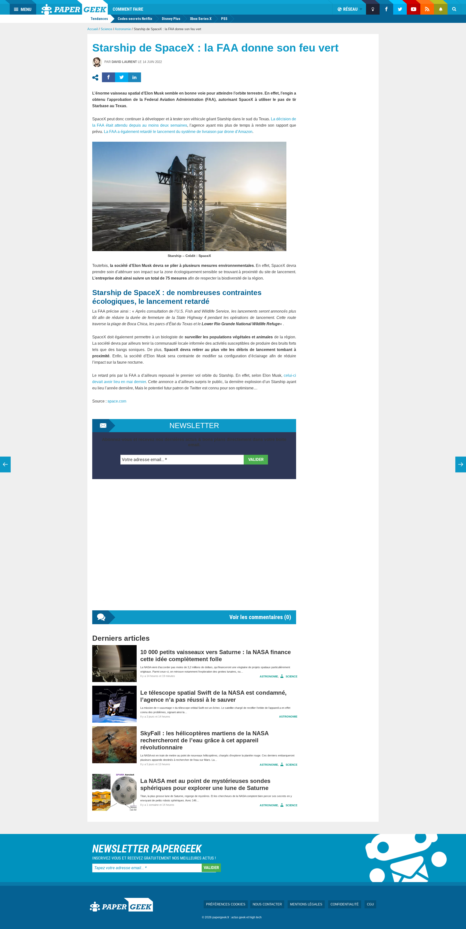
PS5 (224, 19)
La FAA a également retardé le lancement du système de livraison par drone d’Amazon (178, 132)
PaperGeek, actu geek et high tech (74, 7)
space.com (117, 401)
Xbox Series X (200, 19)
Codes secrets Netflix (135, 19)
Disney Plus (171, 19)
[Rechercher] (454, 9)
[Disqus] (194, 549)
